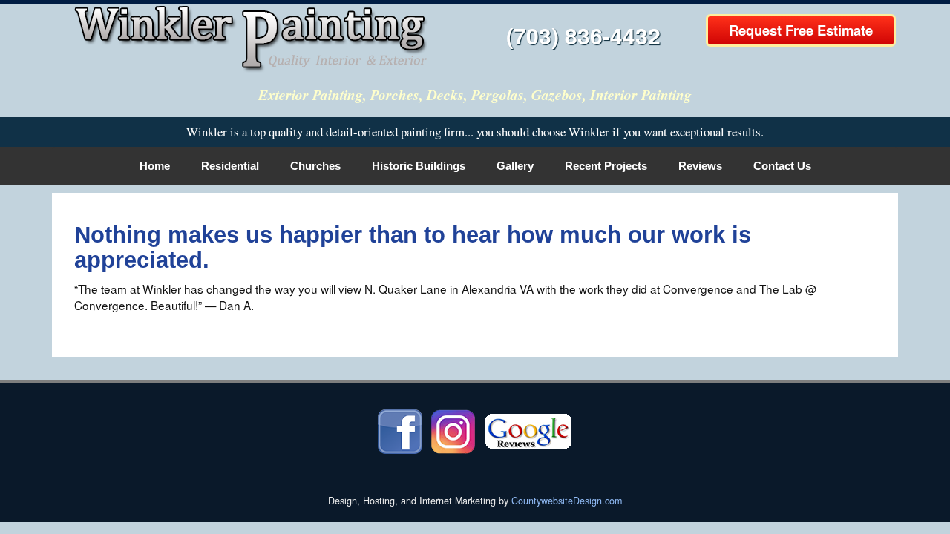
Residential (230, 165)
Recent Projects (606, 165)
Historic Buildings (418, 165)
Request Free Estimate (801, 30)
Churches (315, 165)
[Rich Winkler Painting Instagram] (453, 430)
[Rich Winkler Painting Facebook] (400, 430)
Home (155, 165)
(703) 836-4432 (583, 35)
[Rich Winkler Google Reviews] (528, 430)
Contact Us (782, 165)
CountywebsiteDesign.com (566, 500)
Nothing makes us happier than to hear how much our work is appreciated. (412, 247)
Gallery (515, 165)
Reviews (700, 165)
